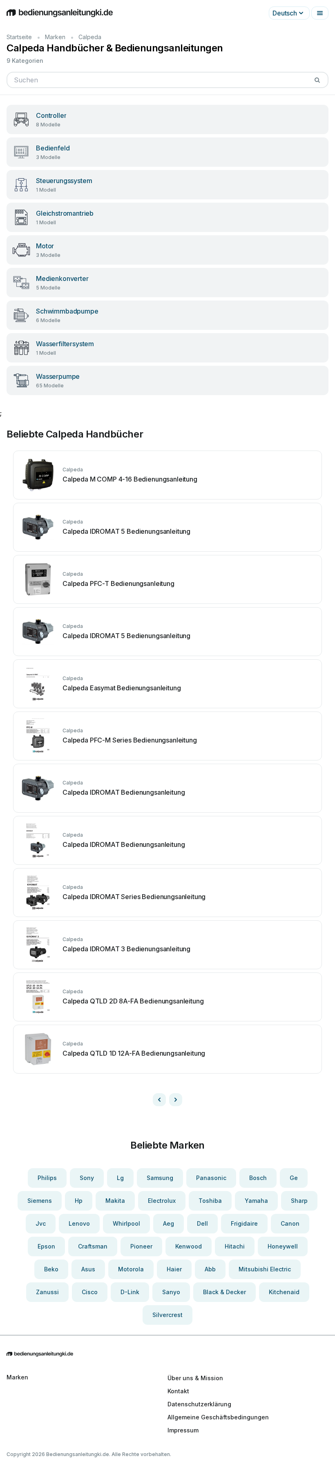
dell (202, 1223)
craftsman (92, 1246)
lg (120, 1177)
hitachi (235, 1246)
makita (115, 1200)
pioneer (141, 1246)
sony (87, 1177)
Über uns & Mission (195, 1378)
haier (174, 1269)
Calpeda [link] (89, 36)
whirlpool (126, 1223)
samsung (160, 1177)
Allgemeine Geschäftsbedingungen (218, 1417)
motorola (131, 1269)
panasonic (211, 1177)
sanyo (171, 1291)
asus (88, 1269)
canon (290, 1223)
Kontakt (178, 1391)
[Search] (317, 80)
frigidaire (244, 1223)
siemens (39, 1200)
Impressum (183, 1430)
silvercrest (167, 1314)
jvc (41, 1223)
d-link (130, 1291)
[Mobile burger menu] (319, 13)
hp (79, 1200)
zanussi (47, 1291)
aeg (168, 1223)
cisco (90, 1291)
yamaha (256, 1200)
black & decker (224, 1291)
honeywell (283, 1246)
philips (47, 1177)
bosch (258, 1177)
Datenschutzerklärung (199, 1404)
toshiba (210, 1200)
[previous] (159, 1099)
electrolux (162, 1200)
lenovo (79, 1223)
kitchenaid (284, 1291)
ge (294, 1177)
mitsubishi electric (265, 1269)
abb (210, 1269)
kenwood (188, 1246)
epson (46, 1246)
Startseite (19, 36)
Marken (55, 36)
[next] (175, 1099)
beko (51, 1269)
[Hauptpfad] (167, 1354)
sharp (299, 1200)
